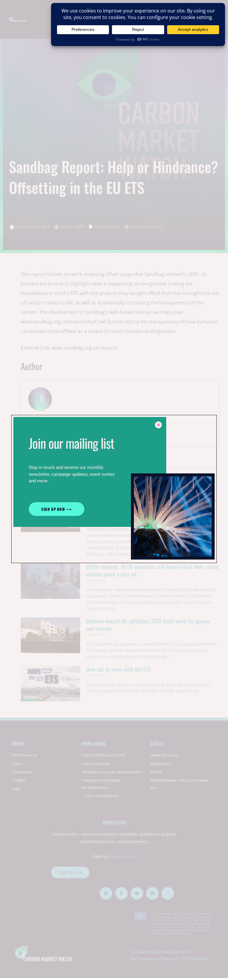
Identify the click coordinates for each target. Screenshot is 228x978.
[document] (114, 489)
